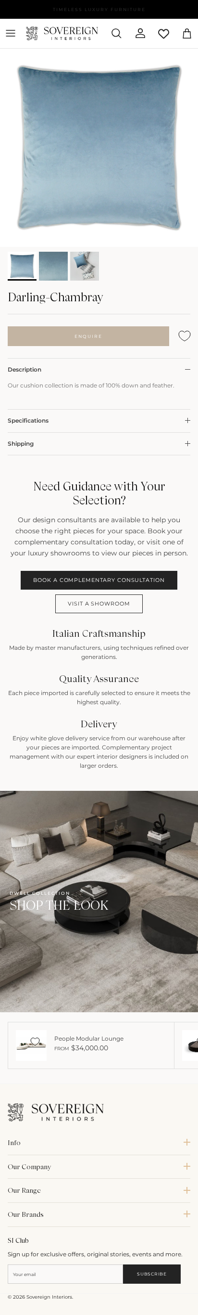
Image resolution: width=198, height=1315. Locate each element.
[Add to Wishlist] (184, 336)
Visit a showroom (99, 603)
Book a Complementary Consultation (98, 580)
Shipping (21, 443)
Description (24, 369)
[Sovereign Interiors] (62, 33)
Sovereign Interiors (49, 1297)
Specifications (28, 420)
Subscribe (151, 1273)
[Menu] (10, 33)
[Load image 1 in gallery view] (99, 148)
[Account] (136, 33)
